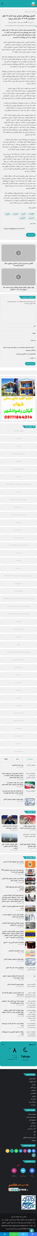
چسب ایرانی (18, 743)
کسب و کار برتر (32, 1129)
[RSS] (34, 1155)
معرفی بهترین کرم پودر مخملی (15, 984)
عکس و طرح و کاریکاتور (29, 1138)
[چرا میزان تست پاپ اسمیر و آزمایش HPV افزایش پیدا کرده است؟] (30, 872)
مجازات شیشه (19, 476)
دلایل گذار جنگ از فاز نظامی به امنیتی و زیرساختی (9, 827)
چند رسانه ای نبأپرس (17, 765)
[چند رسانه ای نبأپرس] (30, 767)
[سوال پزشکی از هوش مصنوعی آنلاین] (30, 801)
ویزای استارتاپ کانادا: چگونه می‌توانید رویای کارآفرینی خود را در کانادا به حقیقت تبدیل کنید (13, 1012)
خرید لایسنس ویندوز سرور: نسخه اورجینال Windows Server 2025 (18, 576)
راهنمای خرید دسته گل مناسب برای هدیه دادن (13, 1024)
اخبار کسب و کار (18, 682)
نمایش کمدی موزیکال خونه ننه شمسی (13, 862)
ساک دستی (18, 690)
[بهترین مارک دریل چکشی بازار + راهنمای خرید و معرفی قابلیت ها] (30, 1004)
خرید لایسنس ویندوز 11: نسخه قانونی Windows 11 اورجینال (18, 484)
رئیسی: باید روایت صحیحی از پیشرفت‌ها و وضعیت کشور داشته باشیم (12, 784)
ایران (22, 214)
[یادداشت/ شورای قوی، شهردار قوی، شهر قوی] (27, 837)
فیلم (34, 1132)
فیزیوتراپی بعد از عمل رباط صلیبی (15, 968)
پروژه (7, 214)
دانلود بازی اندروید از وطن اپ (18, 469)
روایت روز (33, 1126)
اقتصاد (31, 214)
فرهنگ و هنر (32, 1102)
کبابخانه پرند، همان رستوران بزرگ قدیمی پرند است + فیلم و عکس (13, 879)
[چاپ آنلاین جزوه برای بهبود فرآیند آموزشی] (30, 889)
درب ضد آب (18, 675)
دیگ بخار (18, 446)
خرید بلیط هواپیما (18, 667)
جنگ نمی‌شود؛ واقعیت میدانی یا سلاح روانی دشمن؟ (27, 827)
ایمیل (33, 333)
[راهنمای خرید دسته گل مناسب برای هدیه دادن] (30, 1026)
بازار (35, 1135)
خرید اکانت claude (18, 507)
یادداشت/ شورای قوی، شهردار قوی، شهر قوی (27, 845)
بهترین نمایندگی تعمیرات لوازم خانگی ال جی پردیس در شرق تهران (13, 924)
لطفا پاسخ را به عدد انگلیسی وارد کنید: (25, 354)
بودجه (15, 214)
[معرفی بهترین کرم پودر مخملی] (30, 986)
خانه (32, 12)
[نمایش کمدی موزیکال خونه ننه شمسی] (30, 864)
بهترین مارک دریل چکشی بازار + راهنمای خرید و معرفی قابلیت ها (13, 1002)
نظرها (6, 759)
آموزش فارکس (19, 728)
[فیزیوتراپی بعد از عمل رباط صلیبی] (30, 970)
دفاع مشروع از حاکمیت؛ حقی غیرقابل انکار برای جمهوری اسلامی (9, 846)
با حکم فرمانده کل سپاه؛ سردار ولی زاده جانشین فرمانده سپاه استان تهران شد (13, 792)
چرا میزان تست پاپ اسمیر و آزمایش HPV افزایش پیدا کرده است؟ (13, 871)
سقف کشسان (18, 560)
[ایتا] (7, 1151)
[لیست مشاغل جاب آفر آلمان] (30, 953)
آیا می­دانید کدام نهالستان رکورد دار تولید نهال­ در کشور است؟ (13, 977)
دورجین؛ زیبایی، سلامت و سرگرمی (18, 515)
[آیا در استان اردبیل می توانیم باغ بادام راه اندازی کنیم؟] (30, 995)
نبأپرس (22, 218)
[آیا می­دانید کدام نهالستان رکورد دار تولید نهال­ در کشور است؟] (30, 978)
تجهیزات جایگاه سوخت (18, 431)
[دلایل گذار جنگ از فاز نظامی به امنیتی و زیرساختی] (9, 819)
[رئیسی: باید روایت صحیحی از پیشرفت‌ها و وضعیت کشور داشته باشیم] (30, 785)
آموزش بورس (18, 705)
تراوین (18, 644)
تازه (17, 759)
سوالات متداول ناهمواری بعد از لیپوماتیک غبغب (13, 1033)
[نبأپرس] (33, 3)
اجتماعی (33, 1090)
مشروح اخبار (32, 1120)
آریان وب (13, 1217)
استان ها (33, 1099)
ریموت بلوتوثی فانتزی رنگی (18, 660)
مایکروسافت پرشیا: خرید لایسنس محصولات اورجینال (18, 606)
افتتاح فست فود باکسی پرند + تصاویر (13, 942)
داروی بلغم (18, 637)
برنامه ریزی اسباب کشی (18, 629)
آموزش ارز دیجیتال (18, 736)
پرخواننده (30, 759)
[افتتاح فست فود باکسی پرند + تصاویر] (30, 945)
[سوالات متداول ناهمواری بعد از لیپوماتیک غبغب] (30, 1034)
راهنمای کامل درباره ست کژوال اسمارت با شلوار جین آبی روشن (13, 916)
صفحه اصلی (32, 1079)
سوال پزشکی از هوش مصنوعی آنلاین (13, 799)
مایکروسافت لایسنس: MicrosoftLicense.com (18, 614)
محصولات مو (18, 438)
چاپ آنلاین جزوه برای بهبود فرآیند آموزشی (15, 888)
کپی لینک (31, 235)
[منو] (2, 4)
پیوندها (34, 1140)
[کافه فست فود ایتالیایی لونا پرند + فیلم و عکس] (30, 908)
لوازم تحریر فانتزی (18, 530)
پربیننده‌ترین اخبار (31, 1117)
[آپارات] (12, 1151)
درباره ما (33, 1105)
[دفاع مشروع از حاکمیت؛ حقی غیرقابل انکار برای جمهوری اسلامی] (9, 837)
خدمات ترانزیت (18, 553)
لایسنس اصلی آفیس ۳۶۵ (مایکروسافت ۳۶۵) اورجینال (18, 652)
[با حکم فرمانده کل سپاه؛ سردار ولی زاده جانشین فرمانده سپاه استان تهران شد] (30, 793)
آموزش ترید (18, 698)
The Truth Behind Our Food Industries (18, 545)
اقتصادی (33, 1093)
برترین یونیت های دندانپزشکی (18, 454)
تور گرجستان (18, 522)
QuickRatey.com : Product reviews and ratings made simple (18, 598)
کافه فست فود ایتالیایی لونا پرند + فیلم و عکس (13, 907)
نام (34, 326)
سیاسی (34, 1085)
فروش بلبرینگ (18, 621)
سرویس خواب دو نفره (18, 751)
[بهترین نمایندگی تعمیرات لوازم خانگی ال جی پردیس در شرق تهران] (30, 925)
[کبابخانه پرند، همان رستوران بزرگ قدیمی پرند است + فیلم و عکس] (30, 881)
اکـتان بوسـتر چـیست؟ (18, 537)
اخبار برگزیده (32, 1082)
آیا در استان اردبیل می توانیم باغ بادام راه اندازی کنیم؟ (13, 994)
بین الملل (33, 1087)
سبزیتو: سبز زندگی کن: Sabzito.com (18, 499)
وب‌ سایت (33, 340)
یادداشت (33, 1123)
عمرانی (31, 218)
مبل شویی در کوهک (18, 591)
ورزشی (34, 1096)
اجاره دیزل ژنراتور (18, 583)
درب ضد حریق (18, 568)
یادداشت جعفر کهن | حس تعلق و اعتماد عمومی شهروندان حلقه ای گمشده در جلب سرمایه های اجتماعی (12, 775)
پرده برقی (18, 492)
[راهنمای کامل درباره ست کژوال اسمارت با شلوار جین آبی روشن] (30, 917)
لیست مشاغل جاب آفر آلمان (16, 951)
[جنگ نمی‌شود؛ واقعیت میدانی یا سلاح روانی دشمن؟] (27, 819)
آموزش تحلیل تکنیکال (18, 713)
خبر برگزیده (27, 12)
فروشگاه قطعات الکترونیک (18, 721)
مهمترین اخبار (32, 1114)
